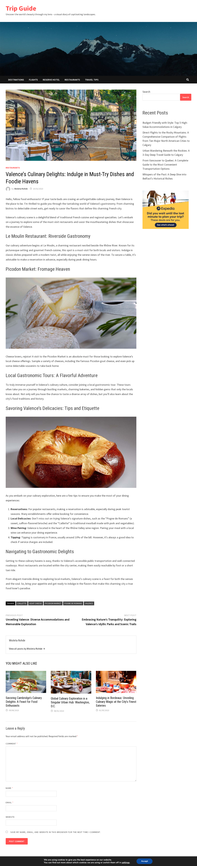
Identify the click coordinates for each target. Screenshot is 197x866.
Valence (89, 603)
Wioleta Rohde (21, 188)
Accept (144, 861)
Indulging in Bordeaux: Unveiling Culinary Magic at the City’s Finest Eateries (116, 701)
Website (10, 817)
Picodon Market (53, 603)
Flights (33, 79)
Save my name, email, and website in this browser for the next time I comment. (55, 832)
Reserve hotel (51, 79)
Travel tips (91, 79)
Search (146, 91)
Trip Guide (21, 8)
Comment (12, 743)
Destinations (16, 79)
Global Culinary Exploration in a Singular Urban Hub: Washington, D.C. (70, 702)
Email (10, 802)
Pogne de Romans (73, 603)
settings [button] (126, 862)
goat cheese (35, 603)
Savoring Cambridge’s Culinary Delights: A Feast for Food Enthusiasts (24, 701)
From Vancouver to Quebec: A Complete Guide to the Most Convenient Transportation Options (165, 164)
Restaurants (72, 79)
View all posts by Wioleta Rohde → (27, 648)
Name (9, 788)
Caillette (21, 603)
